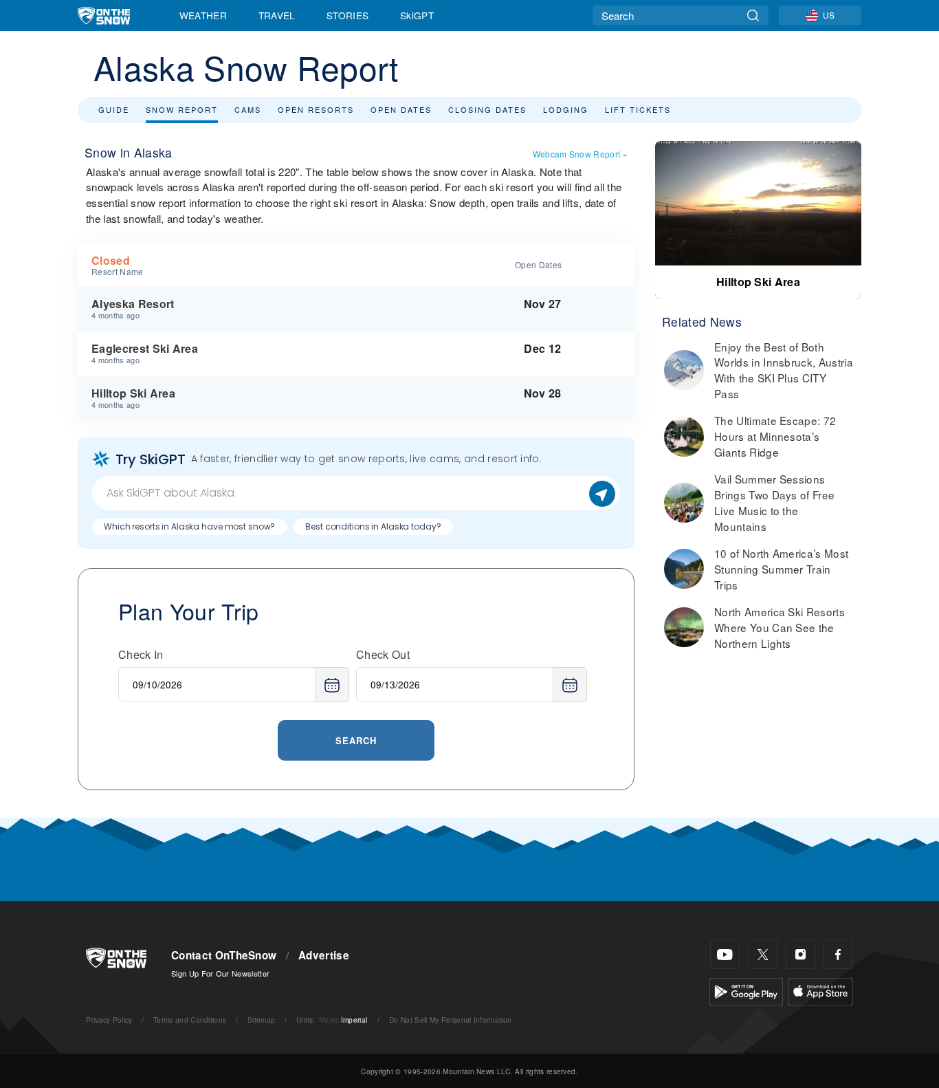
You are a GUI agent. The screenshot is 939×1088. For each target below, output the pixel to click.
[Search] (753, 15)
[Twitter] (762, 954)
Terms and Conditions (189, 1019)
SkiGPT (417, 15)
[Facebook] (838, 954)
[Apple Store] (820, 990)
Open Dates (401, 109)
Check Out (383, 654)
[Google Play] (746, 990)
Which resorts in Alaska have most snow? (189, 526)
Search (356, 740)
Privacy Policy (109, 1019)
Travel (277, 15)
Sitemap (261, 1019)
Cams (247, 109)
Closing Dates (487, 109)
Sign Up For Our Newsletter (220, 973)
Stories (347, 15)
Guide (113, 109)
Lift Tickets (638, 109)
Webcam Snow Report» (580, 154)
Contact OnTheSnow (223, 955)
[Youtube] (725, 954)
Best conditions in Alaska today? (373, 526)
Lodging (565, 109)
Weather (203, 15)
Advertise (323, 955)
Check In (141, 654)
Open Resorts (316, 109)
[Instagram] (800, 954)
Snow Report (182, 109)
